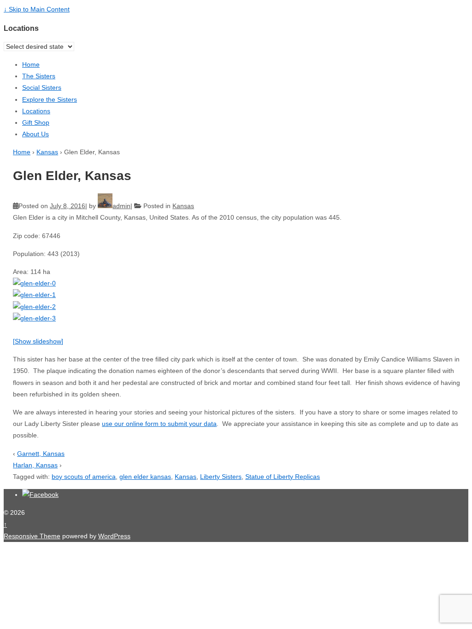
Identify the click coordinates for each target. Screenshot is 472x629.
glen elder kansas (145, 476)
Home (31, 64)
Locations (36, 111)
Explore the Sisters (49, 99)
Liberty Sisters (221, 476)
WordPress (114, 536)
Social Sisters (41, 87)
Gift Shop (35, 122)
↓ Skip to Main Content (37, 9)
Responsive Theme (32, 536)
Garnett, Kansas (41, 453)
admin (121, 206)
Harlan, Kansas (35, 465)
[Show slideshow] (38, 341)
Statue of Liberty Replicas (282, 476)
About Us (35, 134)
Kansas (47, 152)
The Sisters (38, 76)
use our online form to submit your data (159, 423)
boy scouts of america (84, 476)
